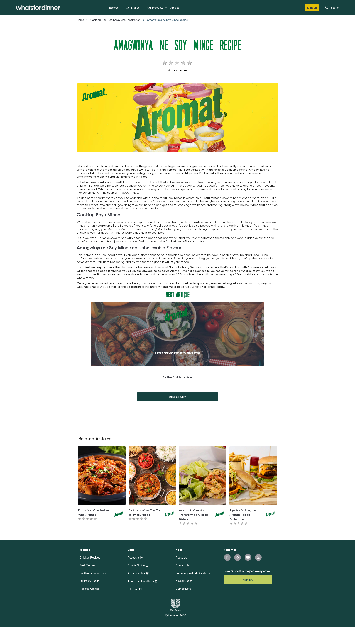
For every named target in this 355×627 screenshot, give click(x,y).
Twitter (258, 557)
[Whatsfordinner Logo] (38, 7)
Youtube (248, 557)
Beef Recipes (88, 565)
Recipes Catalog (89, 588)
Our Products (155, 7)
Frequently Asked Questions (193, 573)
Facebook (227, 557)
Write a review (177, 396)
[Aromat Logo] (119, 513)
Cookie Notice (136, 565)
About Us (181, 557)
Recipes (114, 7)
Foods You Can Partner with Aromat (177, 352)
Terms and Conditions (141, 581)
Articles (174, 7)
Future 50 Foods (89, 580)
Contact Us (182, 565)
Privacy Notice (136, 573)
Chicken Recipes (90, 557)
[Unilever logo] (175, 605)
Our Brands (133, 7)
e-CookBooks (184, 580)
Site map (133, 589)
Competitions (184, 588)
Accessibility (135, 557)
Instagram (237, 557)
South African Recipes (93, 573)
